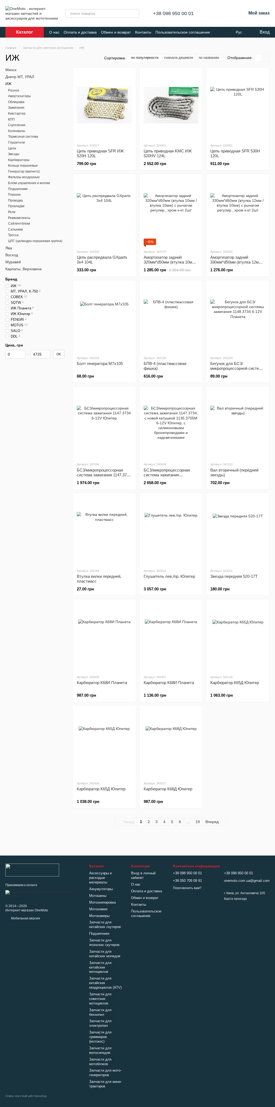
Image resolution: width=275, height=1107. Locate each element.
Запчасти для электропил (100, 1023)
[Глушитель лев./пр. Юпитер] (171, 530)
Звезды (13, 154)
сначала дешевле (178, 58)
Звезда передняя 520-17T (234, 576)
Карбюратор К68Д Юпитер (168, 789)
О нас (54, 32)
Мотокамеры (99, 916)
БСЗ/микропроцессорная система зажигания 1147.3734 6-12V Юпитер (104, 475)
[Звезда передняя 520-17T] (237, 530)
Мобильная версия (25, 918)
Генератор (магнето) (24, 171)
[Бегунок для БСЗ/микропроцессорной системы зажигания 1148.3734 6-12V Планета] (237, 317)
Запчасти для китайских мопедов (104, 953)
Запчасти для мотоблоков (100, 1061)
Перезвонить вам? (187, 888)
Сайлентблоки (19, 223)
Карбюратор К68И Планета (102, 682)
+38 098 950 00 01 (173, 13)
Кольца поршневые (23, 165)
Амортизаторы (19, 96)
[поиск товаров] (135, 13)
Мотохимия (98, 909)
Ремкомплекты (19, 218)
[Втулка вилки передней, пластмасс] (104, 530)
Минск (10, 70)
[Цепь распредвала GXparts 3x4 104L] (104, 211)
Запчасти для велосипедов (100, 1050)
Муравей (13, 262)
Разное (13, 90)
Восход (11, 255)
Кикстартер (17, 113)
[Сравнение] (214, 13)
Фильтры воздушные (24, 177)
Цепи (12, 148)
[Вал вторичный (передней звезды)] (237, 424)
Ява (8, 248)
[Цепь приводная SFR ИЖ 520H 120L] (104, 105)
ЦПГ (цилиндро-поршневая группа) (35, 241)
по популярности (144, 58)
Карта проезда (235, 899)
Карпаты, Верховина (23, 269)
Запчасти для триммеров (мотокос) (100, 1036)
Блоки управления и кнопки (29, 183)
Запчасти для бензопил (100, 1012)
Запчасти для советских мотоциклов (100, 998)
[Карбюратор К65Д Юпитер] (237, 636)
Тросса (13, 235)
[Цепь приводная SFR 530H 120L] (237, 105)
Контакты (143, 32)
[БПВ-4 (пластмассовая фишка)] (171, 317)
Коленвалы (16, 131)
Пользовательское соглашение (182, 32)
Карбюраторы (19, 160)
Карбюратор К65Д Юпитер (234, 682)
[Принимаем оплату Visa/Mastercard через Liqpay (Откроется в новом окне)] (43, 894)
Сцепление (17, 125)
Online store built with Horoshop (26, 1096)
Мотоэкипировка (102, 902)
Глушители (16, 142)
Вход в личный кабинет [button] (143, 875)
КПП (11, 119)
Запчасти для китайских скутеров (105, 924)
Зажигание (16, 107)
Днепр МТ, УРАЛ (19, 77)
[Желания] (228, 13)
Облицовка (16, 102)
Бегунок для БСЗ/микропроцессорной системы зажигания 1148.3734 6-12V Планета (237, 370)
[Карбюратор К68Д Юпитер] (171, 743)
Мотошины (97, 896)
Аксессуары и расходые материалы (100, 877)
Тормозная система (23, 136)
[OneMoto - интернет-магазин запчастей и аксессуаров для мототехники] (32, 870)
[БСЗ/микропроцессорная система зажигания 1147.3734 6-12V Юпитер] (104, 424)
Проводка (15, 200)
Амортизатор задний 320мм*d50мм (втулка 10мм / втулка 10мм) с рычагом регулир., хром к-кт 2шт (170, 264)
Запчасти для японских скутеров (104, 942)
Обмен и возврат (116, 32)
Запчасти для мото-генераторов (105, 1072)
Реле (12, 212)
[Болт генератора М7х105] (104, 317)
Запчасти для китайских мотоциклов (100, 967)
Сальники (15, 229)
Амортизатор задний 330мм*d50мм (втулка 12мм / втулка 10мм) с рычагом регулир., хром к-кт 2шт (236, 264)
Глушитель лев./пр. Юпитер (169, 576)
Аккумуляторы (101, 889)
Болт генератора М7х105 (100, 363)
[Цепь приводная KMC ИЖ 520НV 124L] (171, 105)
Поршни (14, 194)
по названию (209, 58)
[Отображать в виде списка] (265, 57)
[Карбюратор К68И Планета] (104, 636)
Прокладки (16, 206)
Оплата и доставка (80, 32)
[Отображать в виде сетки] (258, 57)
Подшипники (18, 189)
